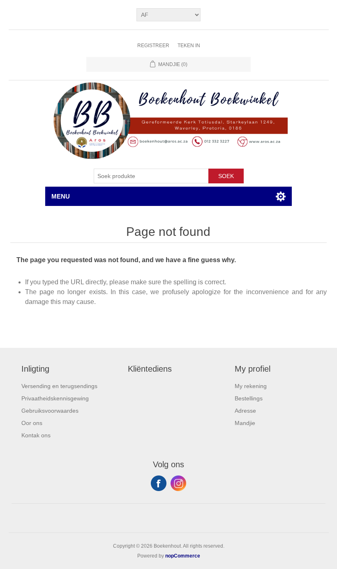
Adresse (245, 410)
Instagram (178, 483)
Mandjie (245, 423)
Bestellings (249, 398)
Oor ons (31, 423)
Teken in (189, 45)
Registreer (153, 45)
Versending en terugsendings (59, 386)
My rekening (251, 386)
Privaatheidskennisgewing (55, 398)
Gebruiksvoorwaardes (49, 410)
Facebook (158, 483)
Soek (226, 176)
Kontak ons (36, 435)
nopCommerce (182, 556)
